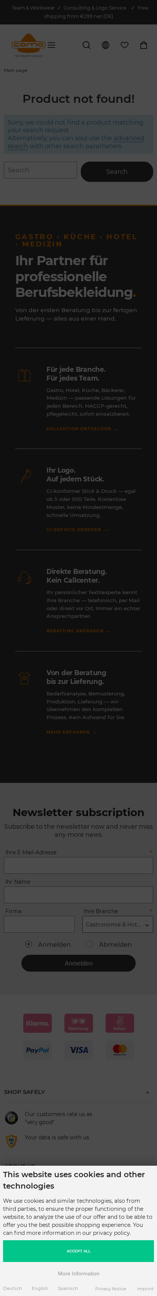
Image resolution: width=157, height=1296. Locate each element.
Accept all (79, 1251)
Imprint (145, 1288)
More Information (78, 1273)
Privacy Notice (110, 1288)
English (40, 1288)
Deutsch (12, 1288)
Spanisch (68, 1288)
